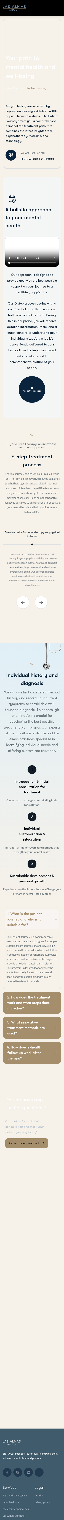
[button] (23, 602)
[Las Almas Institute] (14, 8)
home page (12, 88)
